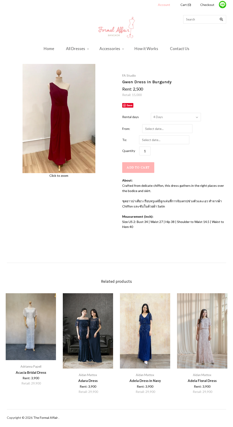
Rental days (130, 117)
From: (126, 129)
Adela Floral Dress (202, 381)
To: (124, 140)
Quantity (128, 151)
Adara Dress (88, 381)
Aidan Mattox (88, 375)
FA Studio (129, 75)
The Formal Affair (45, 417)
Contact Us (179, 48)
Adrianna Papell (30, 366)
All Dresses (75, 48)
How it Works (146, 48)
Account (164, 5)
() (185, 5)
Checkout (207, 5)
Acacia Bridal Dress (31, 372)
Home (49, 48)
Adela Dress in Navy (145, 381)
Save (129, 105)
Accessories (109, 48)
